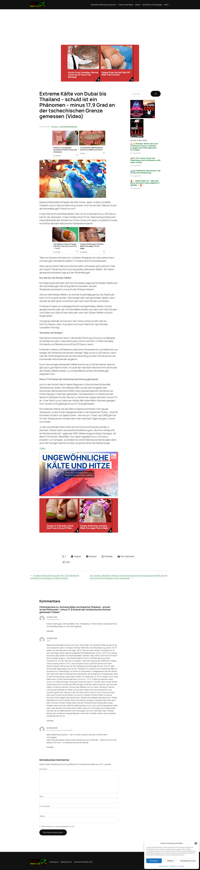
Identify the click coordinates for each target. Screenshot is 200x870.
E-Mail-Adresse (44, 806)
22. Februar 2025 (52, 728)
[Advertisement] (100, 25)
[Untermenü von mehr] (169, 4)
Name (41, 796)
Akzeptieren (154, 861)
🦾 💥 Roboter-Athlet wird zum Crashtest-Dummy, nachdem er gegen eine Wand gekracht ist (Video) (144, 147)
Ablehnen (170, 861)
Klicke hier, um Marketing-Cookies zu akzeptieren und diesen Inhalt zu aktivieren (79, 474)
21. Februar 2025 (52, 617)
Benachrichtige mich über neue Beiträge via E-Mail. (57, 826)
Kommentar (43, 769)
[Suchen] (156, 94)
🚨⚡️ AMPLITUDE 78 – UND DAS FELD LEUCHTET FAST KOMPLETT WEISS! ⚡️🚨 (145, 183)
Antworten (50, 631)
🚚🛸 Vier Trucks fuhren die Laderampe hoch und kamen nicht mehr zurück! (145, 160)
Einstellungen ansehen (188, 861)
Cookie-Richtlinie (164, 866)
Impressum (181, 866)
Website (42, 816)
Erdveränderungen (68, 127)
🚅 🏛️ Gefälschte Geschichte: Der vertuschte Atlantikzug (145, 172)
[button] (196, 843)
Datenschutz (173, 866)
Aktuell (54, 127)
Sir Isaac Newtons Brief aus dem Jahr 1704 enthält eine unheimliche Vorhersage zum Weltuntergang (54, 576)
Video (42, 448)
